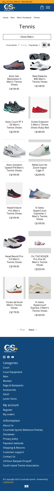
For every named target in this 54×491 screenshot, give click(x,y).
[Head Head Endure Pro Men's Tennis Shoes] (14, 193)
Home (5, 17)
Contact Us (9, 456)
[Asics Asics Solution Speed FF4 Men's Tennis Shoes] (14, 150)
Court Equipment (12, 372)
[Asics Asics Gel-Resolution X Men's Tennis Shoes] (14, 62)
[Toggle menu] (48, 7)
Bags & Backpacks (13, 385)
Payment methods (13, 443)
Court (6, 367)
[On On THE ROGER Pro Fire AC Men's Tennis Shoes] (39, 242)
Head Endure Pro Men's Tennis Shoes (14, 210)
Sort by (24, 45)
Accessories (9, 389)
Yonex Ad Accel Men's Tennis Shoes (14, 305)
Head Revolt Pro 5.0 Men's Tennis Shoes (14, 259)
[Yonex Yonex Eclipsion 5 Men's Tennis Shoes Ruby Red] (39, 107)
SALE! (6, 394)
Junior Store (10, 398)
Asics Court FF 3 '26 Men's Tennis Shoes (14, 124)
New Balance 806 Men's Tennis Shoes (39, 78)
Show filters (27, 36)
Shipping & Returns (14, 447)
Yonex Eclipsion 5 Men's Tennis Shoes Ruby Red (40, 124)
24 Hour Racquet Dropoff (17, 461)
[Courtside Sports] (9, 7)
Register (7, 409)
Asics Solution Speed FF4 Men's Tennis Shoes (14, 167)
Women (7, 381)
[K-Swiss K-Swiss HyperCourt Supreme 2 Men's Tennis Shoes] (39, 193)
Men (13, 17)
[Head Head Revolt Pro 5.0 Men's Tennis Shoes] (14, 242)
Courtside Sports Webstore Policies (23, 430)
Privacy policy (10, 438)
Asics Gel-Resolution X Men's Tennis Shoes (14, 80)
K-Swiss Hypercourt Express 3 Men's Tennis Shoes (40, 306)
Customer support (13, 452)
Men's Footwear (24, 17)
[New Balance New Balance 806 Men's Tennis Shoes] (39, 62)
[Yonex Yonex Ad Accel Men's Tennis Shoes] (14, 288)
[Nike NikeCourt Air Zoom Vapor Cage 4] (39, 150)
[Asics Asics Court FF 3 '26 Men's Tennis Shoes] (14, 107)
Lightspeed (8, 482)
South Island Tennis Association (21, 465)
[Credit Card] (26, 486)
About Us (8, 425)
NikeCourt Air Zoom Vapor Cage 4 (39, 167)
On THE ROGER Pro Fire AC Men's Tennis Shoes (39, 261)
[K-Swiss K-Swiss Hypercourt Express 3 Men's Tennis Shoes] (39, 288)
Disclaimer (9, 434)
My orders (9, 414)
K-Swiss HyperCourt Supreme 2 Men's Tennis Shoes (39, 213)
